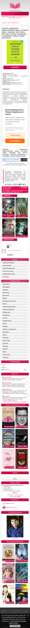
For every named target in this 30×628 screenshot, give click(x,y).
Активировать (15, 141)
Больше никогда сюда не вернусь (12, 490)
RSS (17, 16)
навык (21, 191)
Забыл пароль (11, 370)
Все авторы (15, 538)
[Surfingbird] (25, 184)
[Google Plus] (23, 184)
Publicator (9, 188)
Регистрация (17, 370)
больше (14, 190)
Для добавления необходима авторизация (15, 401)
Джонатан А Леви (23, 190)
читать (17, 190)
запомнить (6, 369)
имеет (18, 192)
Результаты (11, 495)
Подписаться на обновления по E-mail (18, 17)
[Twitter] (16, 184)
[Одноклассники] (18, 184)
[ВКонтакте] (14, 184)
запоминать (7, 190)
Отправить (10, 254)
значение (11, 192)
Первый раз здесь (8, 489)
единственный (6, 192)
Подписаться (14, 507)
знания (15, 192)
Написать (12, 503)
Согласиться (15, 626)
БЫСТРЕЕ (17, 191)
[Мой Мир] (20, 184)
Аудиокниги (9, 187)
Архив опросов (18, 495)
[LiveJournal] (21, 184)
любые (4, 191)
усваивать (8, 191)
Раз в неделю (7, 488)
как (11, 190)
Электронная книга (17, 84)
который (12, 191)
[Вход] (8, 247)
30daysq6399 (15, 134)
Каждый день (7, 486)
